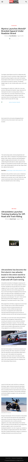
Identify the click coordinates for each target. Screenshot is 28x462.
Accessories (14, 25)
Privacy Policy (8, 458)
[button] (26, 2)
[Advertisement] (14, 12)
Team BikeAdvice (13, 35)
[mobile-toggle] (2, 2)
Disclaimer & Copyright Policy (17, 458)
